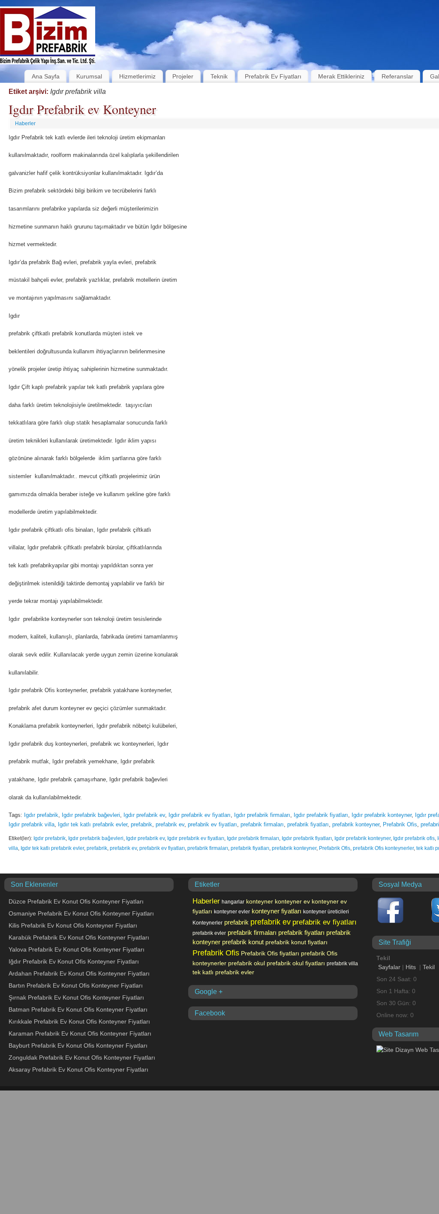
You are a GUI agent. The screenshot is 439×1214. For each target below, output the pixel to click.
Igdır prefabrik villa (31, 824)
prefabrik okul (246, 963)
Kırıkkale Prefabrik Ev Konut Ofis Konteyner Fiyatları (79, 1021)
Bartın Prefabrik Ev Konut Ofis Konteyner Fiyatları (76, 985)
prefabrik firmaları (262, 824)
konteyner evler (232, 912)
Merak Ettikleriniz (341, 76)
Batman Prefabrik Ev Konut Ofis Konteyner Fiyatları (78, 1009)
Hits (412, 967)
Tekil (429, 967)
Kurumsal (89, 76)
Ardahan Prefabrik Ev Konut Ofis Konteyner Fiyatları (79, 973)
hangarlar (233, 902)
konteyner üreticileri (326, 912)
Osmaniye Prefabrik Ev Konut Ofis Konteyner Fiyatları (81, 913)
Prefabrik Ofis (400, 824)
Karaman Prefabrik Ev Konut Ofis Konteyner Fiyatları (80, 1033)
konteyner (259, 901)
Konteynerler (207, 923)
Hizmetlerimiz (137, 76)
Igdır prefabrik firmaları (262, 815)
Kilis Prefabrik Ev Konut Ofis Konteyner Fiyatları (73, 925)
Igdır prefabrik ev (144, 815)
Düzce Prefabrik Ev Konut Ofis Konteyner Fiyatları (76, 901)
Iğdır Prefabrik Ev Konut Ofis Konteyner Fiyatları (74, 961)
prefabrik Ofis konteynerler (383, 848)
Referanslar (397, 76)
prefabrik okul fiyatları (296, 963)
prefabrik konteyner (355, 824)
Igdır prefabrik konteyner (382, 815)
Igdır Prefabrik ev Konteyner (82, 108)
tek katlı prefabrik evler (223, 972)
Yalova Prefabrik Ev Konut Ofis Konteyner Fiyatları (76, 949)
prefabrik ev (170, 824)
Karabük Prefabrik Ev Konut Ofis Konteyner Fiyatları (79, 937)
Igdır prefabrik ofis (414, 838)
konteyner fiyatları (276, 911)
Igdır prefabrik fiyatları (321, 815)
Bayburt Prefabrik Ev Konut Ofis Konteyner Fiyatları (78, 1045)
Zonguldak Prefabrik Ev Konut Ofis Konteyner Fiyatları (82, 1057)
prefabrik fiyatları (308, 824)
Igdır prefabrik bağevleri (91, 815)
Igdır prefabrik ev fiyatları (199, 815)
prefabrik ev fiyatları (212, 824)
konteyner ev (292, 901)
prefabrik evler (209, 933)
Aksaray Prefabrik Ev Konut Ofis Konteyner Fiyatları (78, 1069)
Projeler (182, 76)
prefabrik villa (342, 964)
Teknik (219, 76)
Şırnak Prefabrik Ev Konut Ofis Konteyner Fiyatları (76, 997)
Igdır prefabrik (41, 815)
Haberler (25, 123)
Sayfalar (389, 967)
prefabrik (141, 824)
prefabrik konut (243, 942)
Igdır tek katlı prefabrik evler (92, 824)
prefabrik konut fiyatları (296, 942)
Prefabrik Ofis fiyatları (270, 953)
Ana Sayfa (46, 76)
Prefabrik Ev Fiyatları (273, 76)
